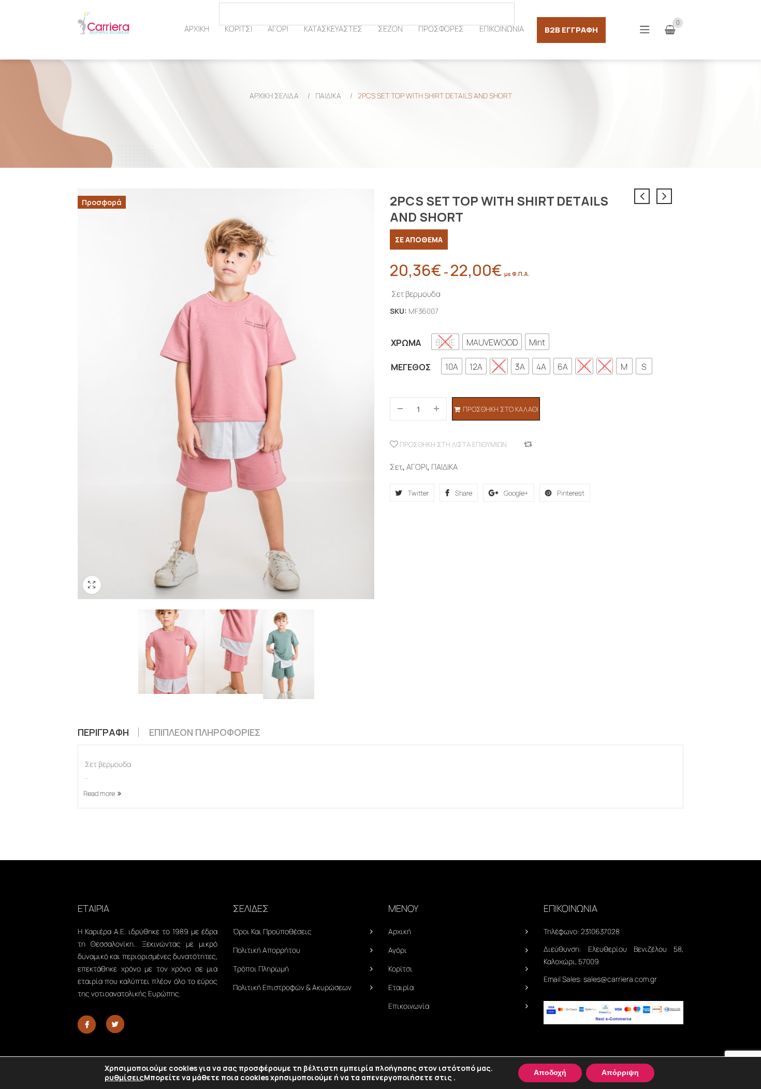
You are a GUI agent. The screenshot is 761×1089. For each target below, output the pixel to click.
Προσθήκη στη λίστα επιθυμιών (452, 444)
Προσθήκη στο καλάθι (500, 409)
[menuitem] (197, 29)
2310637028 (600, 931)
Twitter (417, 493)
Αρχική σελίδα (274, 95)
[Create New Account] (678, 13)
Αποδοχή (550, 1073)
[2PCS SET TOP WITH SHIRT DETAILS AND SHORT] (167, 651)
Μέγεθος (411, 367)
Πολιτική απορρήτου (266, 950)
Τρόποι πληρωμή (261, 969)
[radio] (445, 342)
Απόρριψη (620, 1073)
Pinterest (569, 493)
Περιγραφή (103, 732)
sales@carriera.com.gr (620, 979)
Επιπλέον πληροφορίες (204, 732)
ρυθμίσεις (124, 1077)
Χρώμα (406, 343)
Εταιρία (401, 987)
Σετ (396, 466)
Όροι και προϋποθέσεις (272, 931)
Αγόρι (397, 950)
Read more (99, 793)
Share (462, 493)
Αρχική (399, 931)
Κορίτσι (400, 969)
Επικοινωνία (408, 1006)
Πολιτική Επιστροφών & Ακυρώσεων (292, 987)
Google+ (515, 493)
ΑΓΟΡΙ (416, 466)
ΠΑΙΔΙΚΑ (328, 95)
